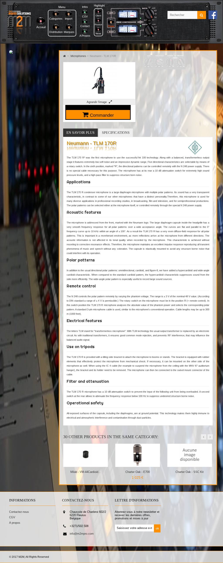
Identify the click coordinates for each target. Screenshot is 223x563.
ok (157, 528)
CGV (12, 517)
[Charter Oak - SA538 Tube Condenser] (189, 465)
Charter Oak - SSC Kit (137, 472)
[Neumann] (195, 153)
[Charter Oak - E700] (85, 465)
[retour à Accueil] (64, 56)
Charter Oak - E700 (85, 472)
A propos (14, 522)
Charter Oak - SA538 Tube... (190, 472)
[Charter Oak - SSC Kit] (137, 465)
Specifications (116, 132)
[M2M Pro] (19, 33)
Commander (102, 115)
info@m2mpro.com (82, 533)
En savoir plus (80, 132)
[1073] (14, 51)
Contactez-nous (19, 511)
